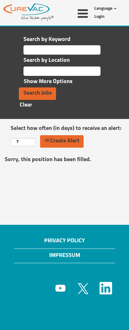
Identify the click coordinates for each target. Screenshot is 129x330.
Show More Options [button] (48, 82)
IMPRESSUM (64, 256)
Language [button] (103, 8)
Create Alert (64, 141)
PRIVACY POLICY (64, 241)
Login (99, 16)
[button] (74, 14)
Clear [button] (26, 105)
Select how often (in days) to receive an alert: (66, 128)
